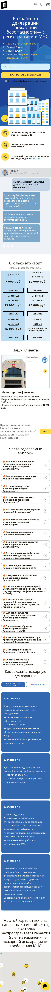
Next (45, 365)
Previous (6, 365)
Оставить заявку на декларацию (25, 75)
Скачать (46, 425)
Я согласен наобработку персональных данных (27, 81)
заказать (13, 284)
